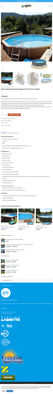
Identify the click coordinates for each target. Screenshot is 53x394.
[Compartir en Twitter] (7, 125)
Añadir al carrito (14, 114)
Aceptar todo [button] (9, 391)
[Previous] (3, 42)
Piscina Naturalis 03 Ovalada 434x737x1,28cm (41, 227)
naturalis (6, 122)
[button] (2, 6)
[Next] (49, 42)
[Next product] (2, 94)
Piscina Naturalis (9, 86)
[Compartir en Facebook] (4, 125)
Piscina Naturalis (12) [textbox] (25, 280)
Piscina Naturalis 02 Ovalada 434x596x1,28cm (24, 227)
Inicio (2, 86)
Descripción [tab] (4, 133)
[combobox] (26, 280)
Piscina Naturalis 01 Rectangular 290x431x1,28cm (7, 227)
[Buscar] (48, 6)
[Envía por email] (9, 125)
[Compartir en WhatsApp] (2, 125)
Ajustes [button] (3, 391)
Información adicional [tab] (13, 133)
